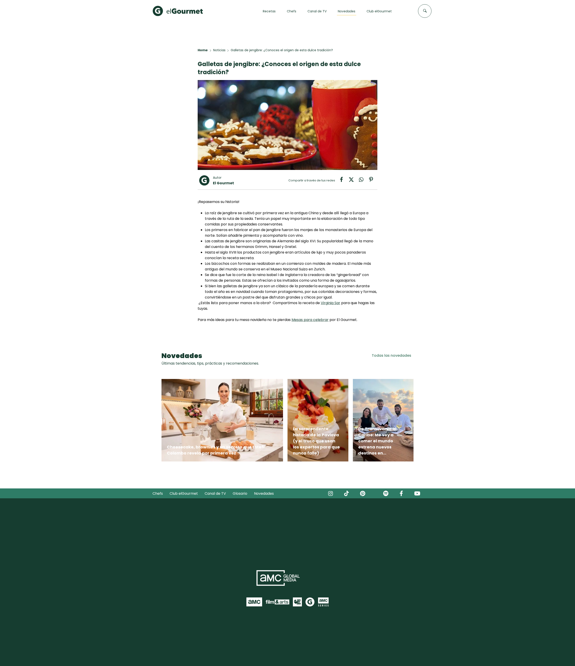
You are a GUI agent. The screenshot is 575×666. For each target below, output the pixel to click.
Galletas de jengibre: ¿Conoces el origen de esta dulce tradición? (282, 50)
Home (203, 50)
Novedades (264, 493)
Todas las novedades (391, 355)
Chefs (158, 493)
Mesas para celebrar (310, 319)
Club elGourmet (184, 493)
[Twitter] (353, 181)
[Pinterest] (372, 181)
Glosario (240, 493)
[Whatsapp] (363, 181)
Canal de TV (215, 493)
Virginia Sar (330, 302)
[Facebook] (344, 181)
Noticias (219, 50)
